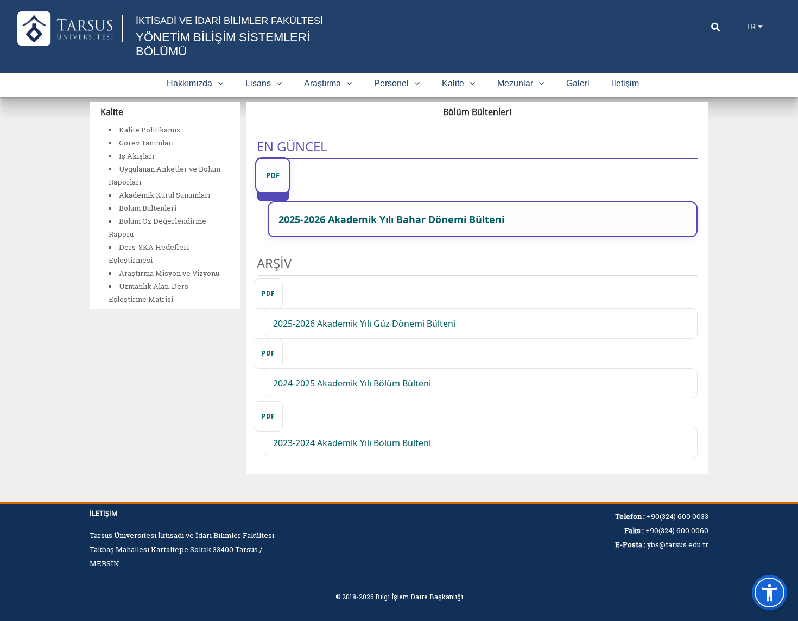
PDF (273, 175)
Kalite (453, 83)
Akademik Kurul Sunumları (164, 195)
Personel (391, 83)
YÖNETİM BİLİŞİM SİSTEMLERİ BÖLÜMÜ (223, 44)
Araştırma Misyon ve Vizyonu (169, 273)
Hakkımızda (189, 83)
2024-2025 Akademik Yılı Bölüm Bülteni (352, 383)
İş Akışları (136, 156)
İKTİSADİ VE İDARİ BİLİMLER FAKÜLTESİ (229, 20)
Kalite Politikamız (149, 130)
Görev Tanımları (146, 143)
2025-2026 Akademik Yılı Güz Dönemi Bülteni (364, 323)
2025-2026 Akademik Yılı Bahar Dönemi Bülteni (391, 219)
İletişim (625, 83)
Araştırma (322, 83)
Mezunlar (515, 83)
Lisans (258, 83)
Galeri (578, 83)
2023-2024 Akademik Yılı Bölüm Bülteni (352, 443)
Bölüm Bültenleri (147, 208)
